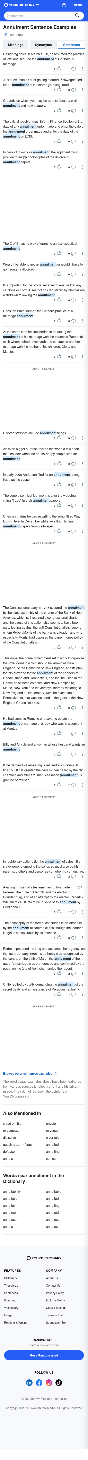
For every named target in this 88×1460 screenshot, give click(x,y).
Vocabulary (11, 1308)
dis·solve (9, 1137)
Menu (78, 5)
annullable (53, 1191)
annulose (53, 1219)
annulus (52, 1226)
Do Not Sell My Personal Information (44, 1398)
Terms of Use (54, 1315)
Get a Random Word (44, 1355)
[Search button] (77, 15)
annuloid (52, 1212)
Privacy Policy (55, 1293)
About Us (52, 1278)
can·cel (51, 1158)
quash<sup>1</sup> (18, 1144)
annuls (8, 1158)
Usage (8, 1315)
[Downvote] (73, 69)
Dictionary (10, 1278)
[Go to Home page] (21, 4)
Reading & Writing (15, 1322)
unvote (51, 1123)
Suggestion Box (56, 1322)
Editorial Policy (55, 1300)
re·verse (52, 1130)
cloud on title (12, 1123)
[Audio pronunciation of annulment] (5, 34)
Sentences (71, 44)
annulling (53, 1151)
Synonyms (43, 44)
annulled (52, 1144)
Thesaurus (11, 1285)
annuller (9, 1205)
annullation (11, 1198)
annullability (12, 1191)
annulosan (10, 1219)
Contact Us (53, 1285)
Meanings (15, 44)
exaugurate (11, 1130)
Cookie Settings (56, 1308)
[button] (64, 5)
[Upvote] (58, 69)
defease (9, 1151)
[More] (82, 68)
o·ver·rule (53, 1137)
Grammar (10, 1300)
